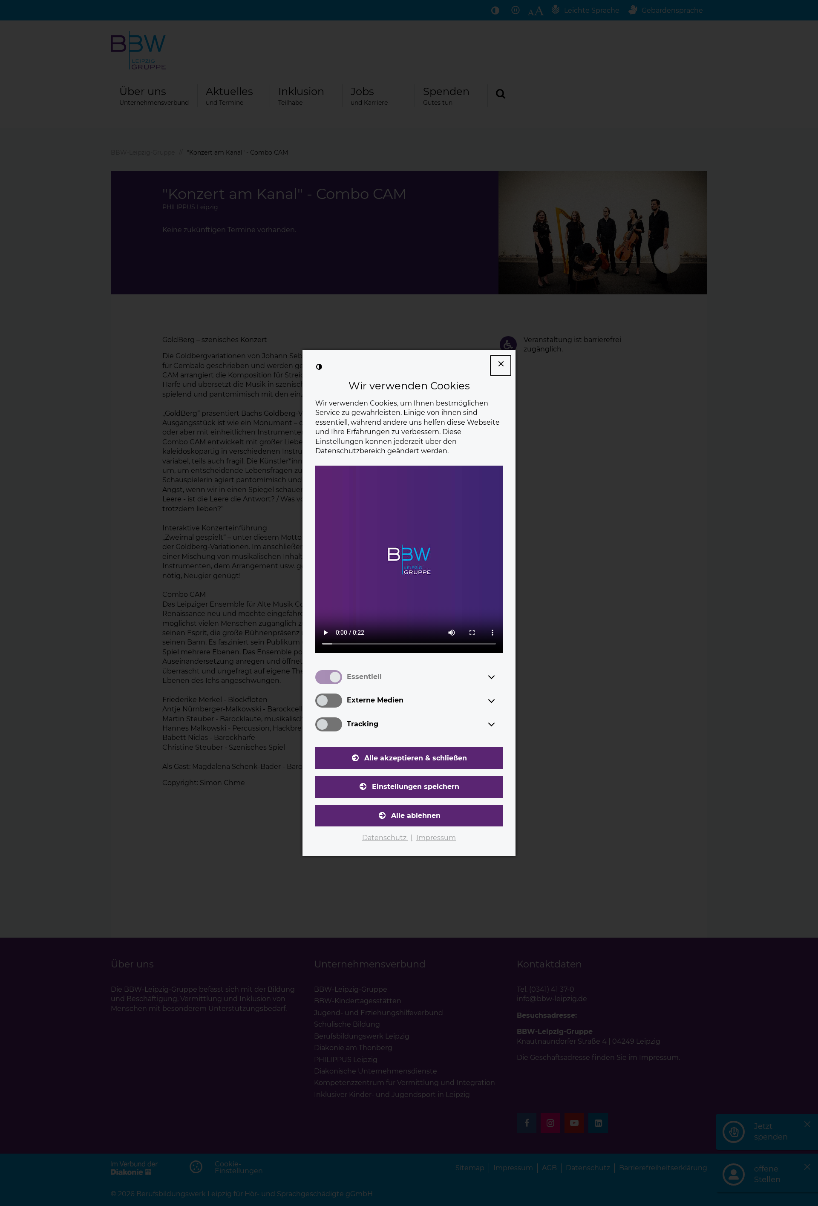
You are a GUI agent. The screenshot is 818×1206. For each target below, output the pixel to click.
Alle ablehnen (416, 816)
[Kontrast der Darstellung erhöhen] (319, 367)
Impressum (436, 838)
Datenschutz (385, 838)
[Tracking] (499, 724)
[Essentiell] (499, 677)
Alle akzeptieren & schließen (415, 758)
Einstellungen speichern (415, 787)
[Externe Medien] (499, 701)
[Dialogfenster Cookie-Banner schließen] (500, 365)
